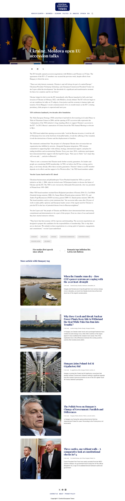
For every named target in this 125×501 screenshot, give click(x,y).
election (81, 415)
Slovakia (92, 328)
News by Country (37, 13)
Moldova (44, 236)
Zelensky (47, 241)
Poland (87, 370)
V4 (71, 458)
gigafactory (74, 370)
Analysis (76, 13)
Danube (80, 285)
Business (49, 13)
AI (70, 370)
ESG (88, 13)
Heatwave (84, 285)
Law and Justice (91, 415)
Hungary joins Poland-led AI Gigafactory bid (79, 365)
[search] (92, 13)
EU (70, 13)
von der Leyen (35, 241)
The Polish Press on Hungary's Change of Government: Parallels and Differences (83, 409)
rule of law (82, 458)
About (61, 494)
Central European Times (35, 61)
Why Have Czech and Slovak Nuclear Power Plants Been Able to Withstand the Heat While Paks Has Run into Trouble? (83, 320)
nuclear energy (73, 328)
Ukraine (53, 236)
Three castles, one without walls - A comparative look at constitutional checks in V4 (82, 451)
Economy (58, 13)
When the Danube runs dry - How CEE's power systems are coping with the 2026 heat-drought (83, 279)
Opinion (83, 13)
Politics (65, 13)
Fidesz (84, 415)
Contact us (54, 494)
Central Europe (73, 285)
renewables (90, 285)
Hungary (34, 236)
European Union (84, 236)
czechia (91, 370)
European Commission (67, 236)
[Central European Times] (62, 7)
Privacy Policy (70, 494)
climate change (81, 328)
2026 (79, 370)
